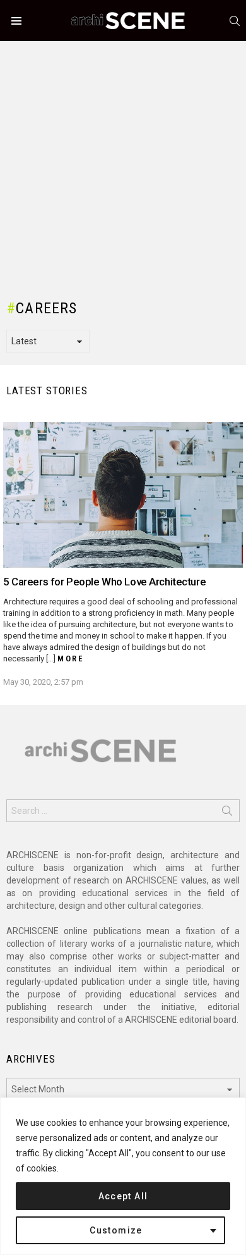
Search (227, 813)
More (70, 658)
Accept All (123, 1196)
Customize (116, 1230)
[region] (123, 1176)
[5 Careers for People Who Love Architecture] (123, 495)
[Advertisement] (123, 164)
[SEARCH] (235, 21)
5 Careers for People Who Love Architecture (104, 581)
